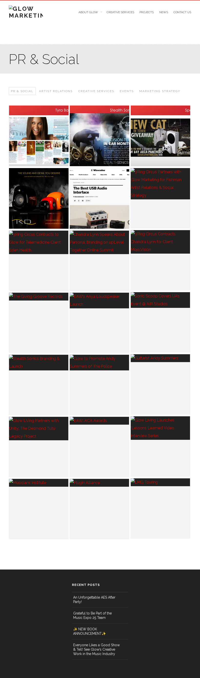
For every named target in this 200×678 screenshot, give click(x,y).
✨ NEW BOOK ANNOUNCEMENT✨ (89, 631)
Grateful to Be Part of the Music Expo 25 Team (92, 615)
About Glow (88, 12)
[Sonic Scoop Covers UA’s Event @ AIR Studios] (160, 300)
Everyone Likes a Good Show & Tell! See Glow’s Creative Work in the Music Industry (96, 649)
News (163, 12)
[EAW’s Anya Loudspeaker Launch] (99, 300)
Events (127, 91)
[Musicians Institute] (39, 483)
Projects (147, 12)
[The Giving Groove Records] (39, 296)
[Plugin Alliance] (99, 483)
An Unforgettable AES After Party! (94, 599)
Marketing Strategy (159, 91)
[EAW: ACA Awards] (99, 421)
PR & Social (22, 91)
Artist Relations (56, 91)
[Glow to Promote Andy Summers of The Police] (99, 363)
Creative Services (120, 12)
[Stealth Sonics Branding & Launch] (39, 363)
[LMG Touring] (160, 482)
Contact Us (182, 12)
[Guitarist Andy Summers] (160, 358)
